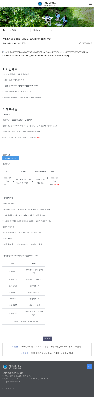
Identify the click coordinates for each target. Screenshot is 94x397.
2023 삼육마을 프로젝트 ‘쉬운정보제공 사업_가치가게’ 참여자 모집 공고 (51, 347)
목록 (48, 339)
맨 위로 (89, 366)
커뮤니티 (13, 30)
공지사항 (36, 30)
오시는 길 (8, 388)
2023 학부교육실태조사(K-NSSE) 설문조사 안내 (52, 353)
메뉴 (90, 3)
